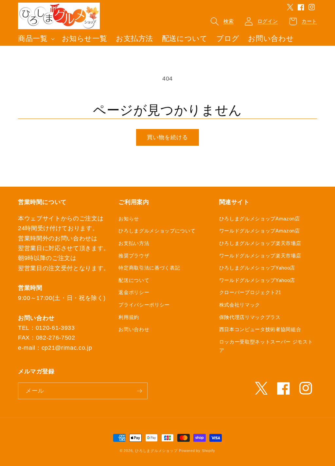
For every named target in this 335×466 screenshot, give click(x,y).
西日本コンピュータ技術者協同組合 (260, 329)
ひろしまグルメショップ (156, 451)
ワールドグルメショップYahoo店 (257, 280)
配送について (133, 280)
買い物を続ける (167, 137)
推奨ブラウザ (133, 255)
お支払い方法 (133, 243)
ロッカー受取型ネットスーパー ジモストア (266, 346)
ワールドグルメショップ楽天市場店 (260, 255)
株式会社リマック (239, 305)
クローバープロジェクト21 (250, 292)
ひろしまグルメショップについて (156, 230)
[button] (36, 39)
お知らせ (128, 218)
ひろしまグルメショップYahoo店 (257, 267)
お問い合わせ (133, 329)
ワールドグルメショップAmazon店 (259, 230)
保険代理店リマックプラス (250, 317)
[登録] (139, 391)
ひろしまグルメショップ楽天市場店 (260, 243)
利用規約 (128, 317)
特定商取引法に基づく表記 (149, 267)
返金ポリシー (133, 292)
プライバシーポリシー (144, 305)
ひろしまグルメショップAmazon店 (259, 218)
